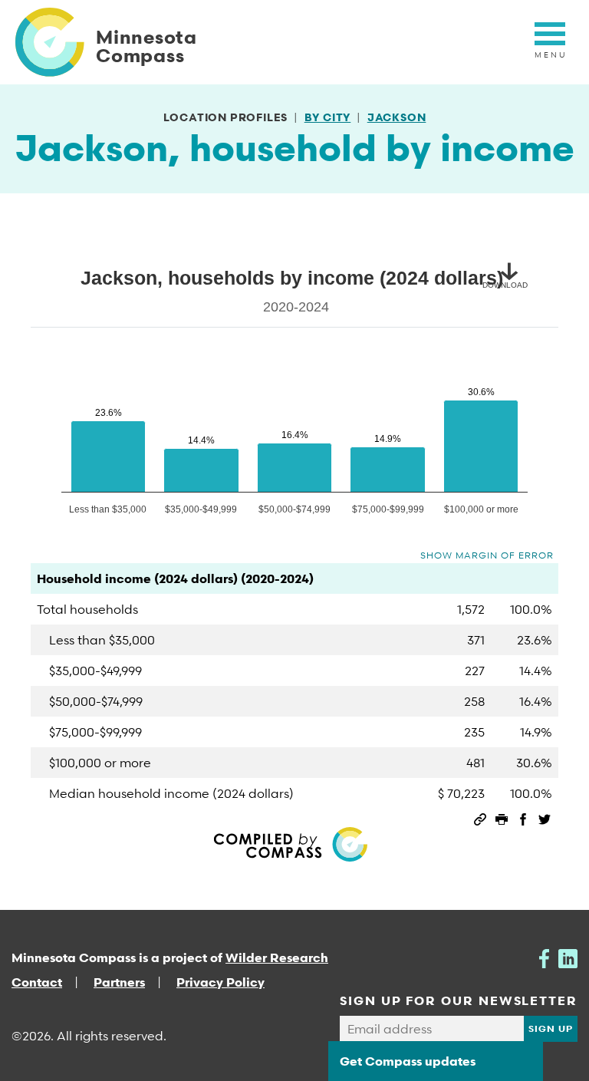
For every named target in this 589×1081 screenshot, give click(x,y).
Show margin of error (487, 555)
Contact (37, 982)
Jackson (396, 117)
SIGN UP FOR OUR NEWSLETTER (458, 1000)
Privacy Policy (220, 982)
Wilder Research (276, 957)
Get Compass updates (407, 1061)
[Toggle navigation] (550, 42)
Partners (119, 982)
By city (327, 117)
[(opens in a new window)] (544, 957)
